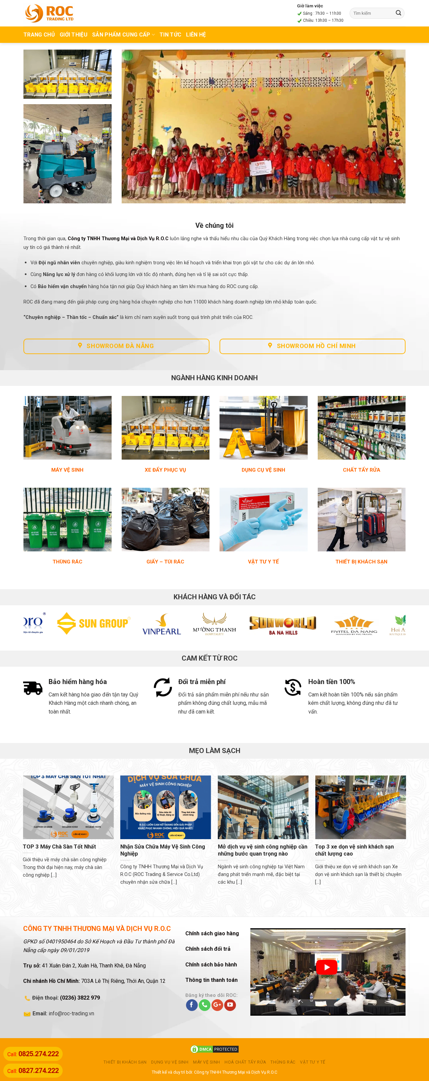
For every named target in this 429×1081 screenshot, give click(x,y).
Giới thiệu (73, 34)
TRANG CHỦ (39, 34)
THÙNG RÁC (283, 1062)
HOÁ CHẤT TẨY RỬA (245, 1062)
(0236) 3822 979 (80, 998)
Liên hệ (196, 34)
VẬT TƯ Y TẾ (312, 1062)
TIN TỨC (170, 34)
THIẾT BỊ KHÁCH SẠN (125, 1062)
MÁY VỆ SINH (206, 1062)
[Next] (389, 626)
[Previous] (40, 626)
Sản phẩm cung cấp (121, 34)
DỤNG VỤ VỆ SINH (169, 1062)
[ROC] (49, 13)
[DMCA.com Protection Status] (214, 1049)
